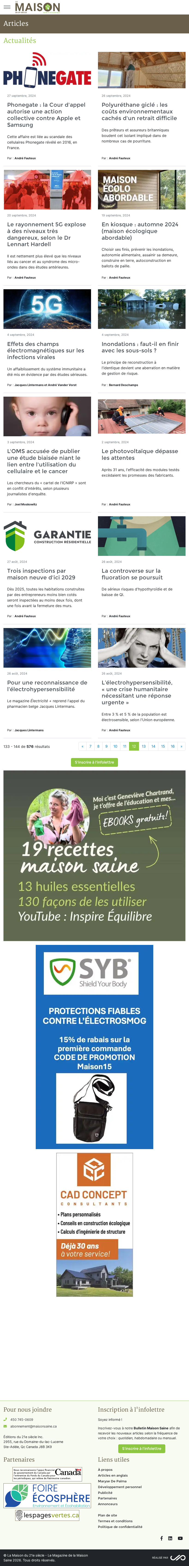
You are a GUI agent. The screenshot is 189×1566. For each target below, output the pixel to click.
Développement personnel (120, 1487)
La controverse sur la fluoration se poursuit (132, 574)
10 (115, 746)
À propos (105, 1470)
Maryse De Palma (112, 1481)
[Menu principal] (7, 7)
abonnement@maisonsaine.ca (33, 1426)
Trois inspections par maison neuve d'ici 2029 (41, 574)
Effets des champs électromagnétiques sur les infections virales (45, 351)
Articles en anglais (113, 1475)
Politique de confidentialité (120, 1527)
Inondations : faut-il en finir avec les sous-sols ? (140, 347)
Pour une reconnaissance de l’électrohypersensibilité (47, 686)
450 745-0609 (21, 1419)
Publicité (105, 1493)
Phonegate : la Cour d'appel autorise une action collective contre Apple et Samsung (46, 114)
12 (134, 746)
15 (163, 746)
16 (173, 746)
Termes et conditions (115, 1521)
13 (144, 746)
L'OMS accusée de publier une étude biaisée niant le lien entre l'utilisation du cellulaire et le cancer (43, 461)
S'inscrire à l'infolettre (94, 762)
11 (124, 746)
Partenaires (107, 1498)
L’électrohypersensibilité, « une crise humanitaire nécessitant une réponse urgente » (137, 692)
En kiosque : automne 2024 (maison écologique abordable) (140, 231)
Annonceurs (108, 1504)
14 (153, 746)
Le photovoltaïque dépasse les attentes (140, 454)
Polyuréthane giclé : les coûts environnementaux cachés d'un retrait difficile (139, 111)
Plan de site (107, 1515)
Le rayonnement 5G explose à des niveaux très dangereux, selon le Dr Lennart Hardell (46, 234)
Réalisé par (160, 1557)
